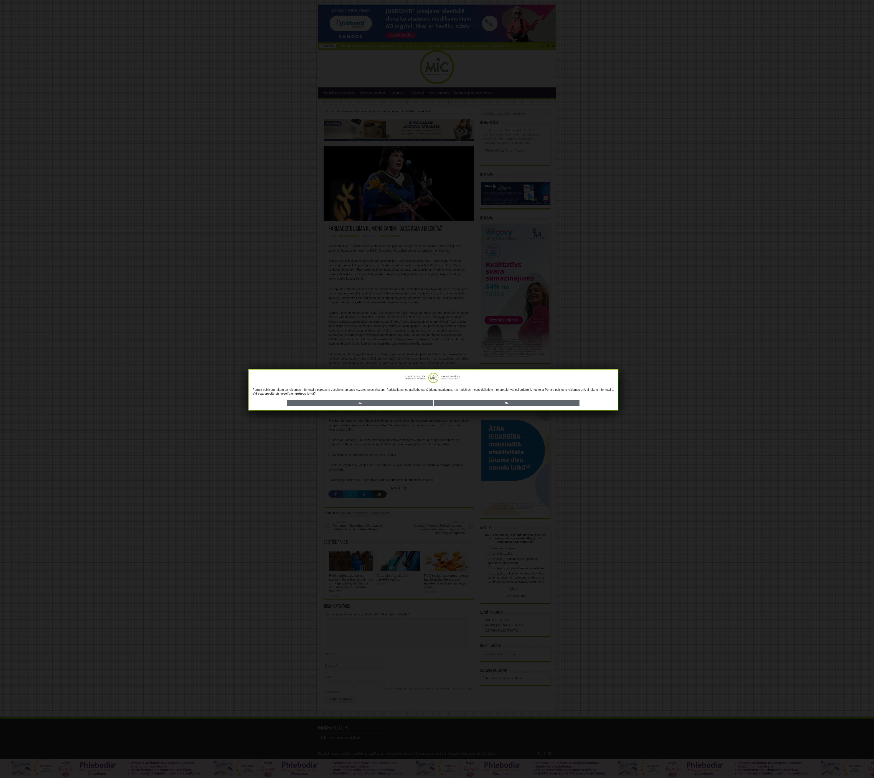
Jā (360, 403)
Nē (506, 403)
